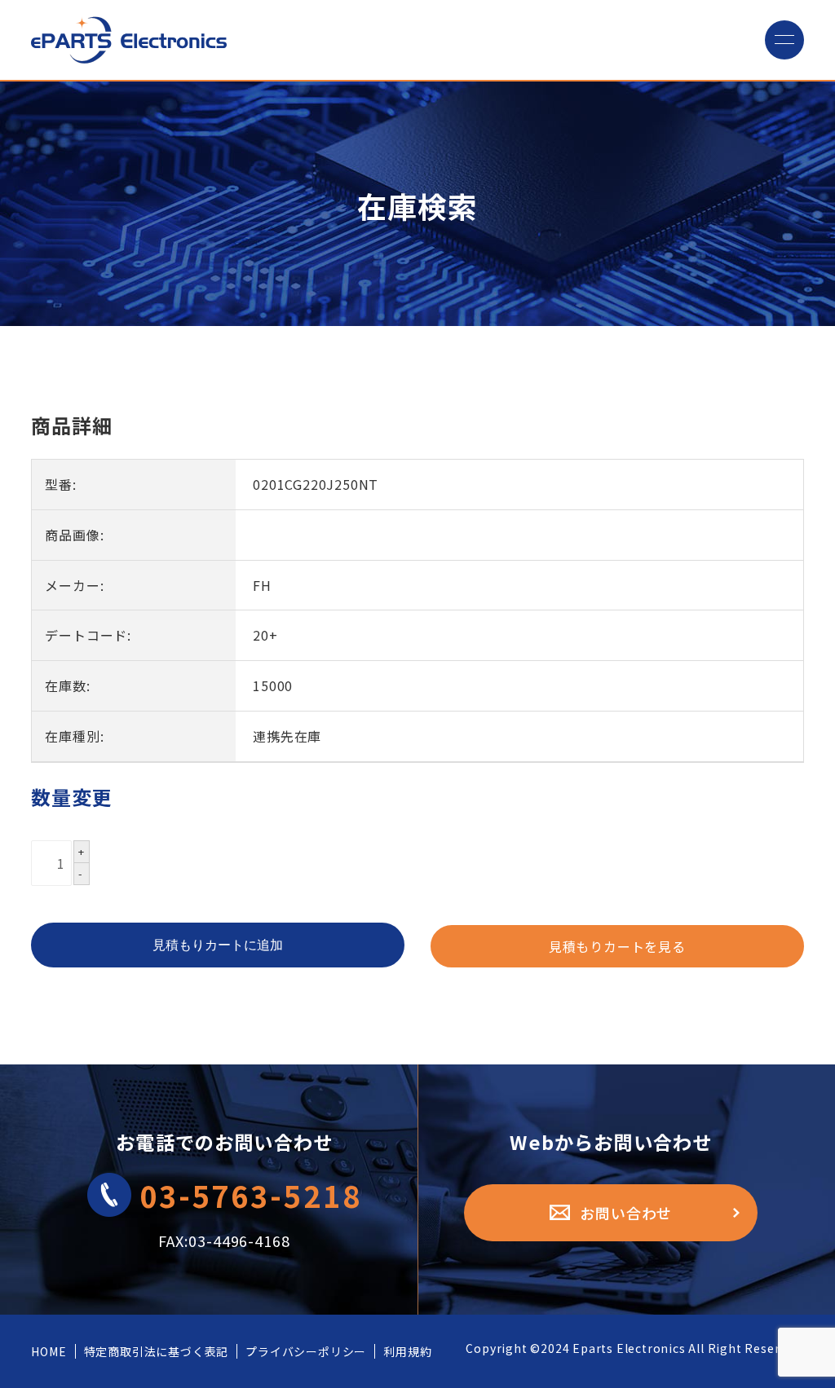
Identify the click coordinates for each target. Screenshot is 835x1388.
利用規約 (407, 1351)
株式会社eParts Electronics (129, 40)
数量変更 (71, 796)
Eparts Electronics (628, 1348)
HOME (48, 1351)
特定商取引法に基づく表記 (156, 1351)
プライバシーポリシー (305, 1351)
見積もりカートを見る (617, 946)
